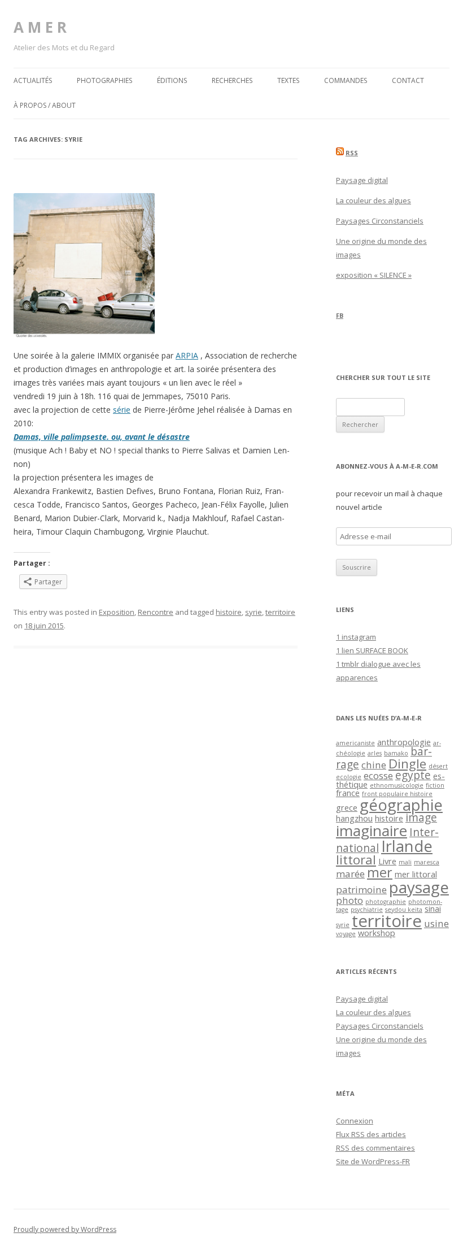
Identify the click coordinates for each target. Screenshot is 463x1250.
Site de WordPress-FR (373, 1161)
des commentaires (375, 1148)
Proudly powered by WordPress (65, 1229)
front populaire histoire (397, 794)
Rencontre (155, 612)
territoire (280, 612)
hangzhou (354, 818)
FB (339, 315)
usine (436, 923)
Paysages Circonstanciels (379, 221)
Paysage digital (362, 180)
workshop (376, 933)
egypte (413, 775)
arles (375, 753)
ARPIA (187, 355)
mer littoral (416, 874)
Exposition (116, 612)
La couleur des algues (373, 200)
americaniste (355, 743)
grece (346, 807)
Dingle (407, 763)
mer (379, 872)
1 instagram (356, 637)
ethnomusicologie (396, 785)
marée (350, 873)
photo (349, 900)
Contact (408, 80)
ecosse (378, 775)
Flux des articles (371, 1134)
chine (373, 764)
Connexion (354, 1121)
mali (405, 862)
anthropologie (404, 742)
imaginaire (371, 830)
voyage (346, 934)
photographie (385, 902)
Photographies (104, 80)
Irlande (407, 846)
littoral (356, 859)
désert (438, 766)
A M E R (40, 27)
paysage (419, 887)
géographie (401, 804)
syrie (253, 612)
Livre (387, 861)
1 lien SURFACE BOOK (372, 650)
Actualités (33, 80)
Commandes (345, 80)
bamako (396, 753)
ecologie (348, 777)
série (121, 409)
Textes (288, 80)
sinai (433, 908)
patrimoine (361, 889)
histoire (229, 612)
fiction (435, 785)
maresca (426, 862)
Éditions (172, 80)
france (348, 793)
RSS (352, 152)
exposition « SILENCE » (374, 275)
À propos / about (45, 105)
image (421, 817)
